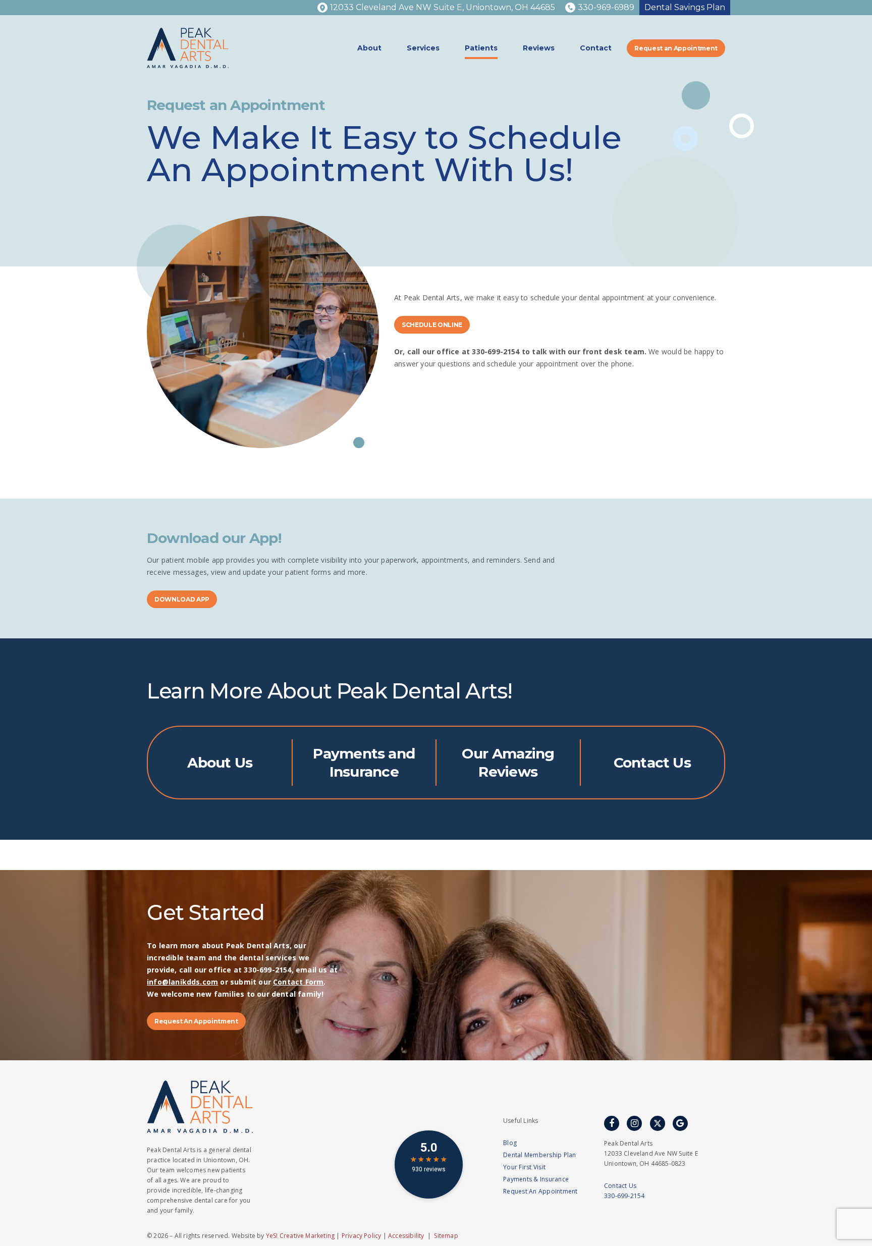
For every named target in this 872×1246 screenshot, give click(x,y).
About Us (219, 762)
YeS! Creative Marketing (300, 1235)
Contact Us (652, 762)
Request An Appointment (196, 1021)
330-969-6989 (606, 7)
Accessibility (406, 1235)
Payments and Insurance (364, 762)
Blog (510, 1143)
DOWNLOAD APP (181, 599)
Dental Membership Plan (539, 1155)
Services (423, 47)
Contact (596, 47)
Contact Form (298, 982)
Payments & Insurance (536, 1179)
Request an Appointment (676, 48)
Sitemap (446, 1235)
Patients (481, 47)
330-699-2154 (624, 1195)
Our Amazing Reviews (508, 762)
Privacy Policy (362, 1235)
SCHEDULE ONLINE (432, 325)
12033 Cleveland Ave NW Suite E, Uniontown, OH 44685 (442, 7)
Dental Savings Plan (684, 7)
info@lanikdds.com (182, 982)
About (369, 47)
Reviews (539, 47)
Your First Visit (524, 1167)
